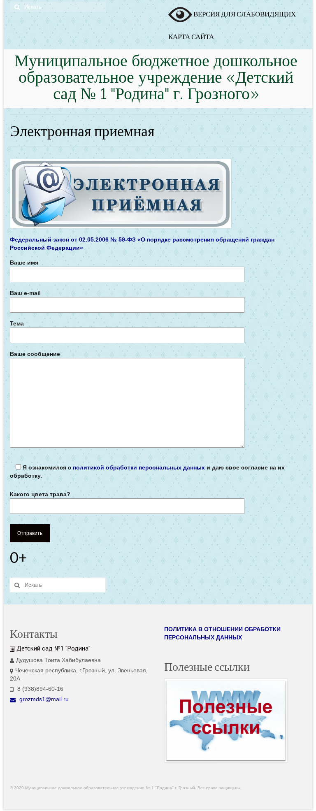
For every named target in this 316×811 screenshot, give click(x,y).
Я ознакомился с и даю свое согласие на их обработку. (147, 471)
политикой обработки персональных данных (139, 467)
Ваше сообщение (35, 354)
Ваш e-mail (25, 293)
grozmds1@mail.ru (43, 699)
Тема (17, 323)
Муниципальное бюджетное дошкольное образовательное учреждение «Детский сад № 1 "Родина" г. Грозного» (155, 79)
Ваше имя (24, 262)
